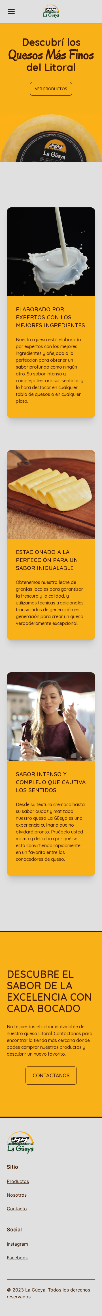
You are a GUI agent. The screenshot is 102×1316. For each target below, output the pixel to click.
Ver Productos (51, 88)
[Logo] (51, 11)
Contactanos (51, 1075)
